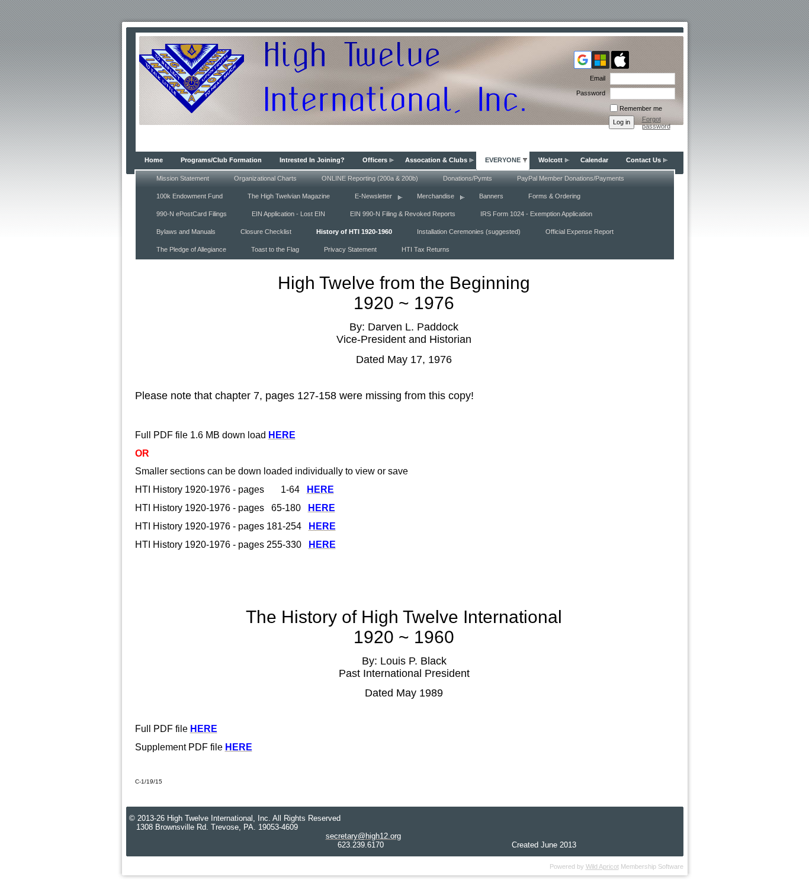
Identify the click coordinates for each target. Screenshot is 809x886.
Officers (374, 159)
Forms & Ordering (554, 196)
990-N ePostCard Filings (191, 213)
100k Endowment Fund (189, 196)
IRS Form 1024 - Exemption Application (536, 213)
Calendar (594, 159)
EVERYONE (503, 159)
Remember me (640, 108)
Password (588, 93)
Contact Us (643, 159)
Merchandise (435, 196)
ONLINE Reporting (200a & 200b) (370, 178)
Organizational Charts (265, 178)
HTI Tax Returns (426, 249)
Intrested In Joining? (312, 159)
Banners (491, 196)
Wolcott (550, 159)
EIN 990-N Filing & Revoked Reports (402, 213)
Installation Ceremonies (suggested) (469, 231)
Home (154, 159)
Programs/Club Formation (221, 159)
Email (595, 78)
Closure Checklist (265, 231)
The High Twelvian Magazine (289, 196)
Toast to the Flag (275, 249)
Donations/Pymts (467, 178)
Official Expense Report (579, 231)
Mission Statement (182, 178)
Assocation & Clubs (436, 159)
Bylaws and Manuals (186, 231)
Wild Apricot (602, 866)
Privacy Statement (350, 249)
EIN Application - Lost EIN (288, 213)
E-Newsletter (373, 196)
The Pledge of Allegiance (191, 249)
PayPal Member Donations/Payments (570, 178)
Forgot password (656, 122)
